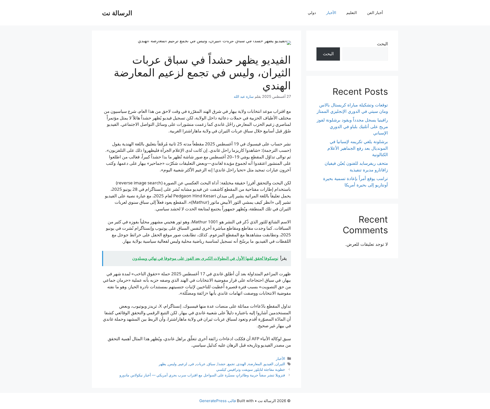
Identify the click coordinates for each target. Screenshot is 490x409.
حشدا (221, 364)
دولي (312, 12)
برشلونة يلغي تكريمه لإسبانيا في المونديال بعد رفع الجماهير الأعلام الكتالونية (357, 148)
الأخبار (331, 12)
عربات (200, 364)
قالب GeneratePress (217, 400)
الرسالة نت (117, 12)
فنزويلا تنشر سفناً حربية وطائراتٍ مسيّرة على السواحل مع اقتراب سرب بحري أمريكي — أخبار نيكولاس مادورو (202, 375)
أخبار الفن (375, 12)
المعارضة (255, 364)
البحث (382, 43)
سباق (211, 364)
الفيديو (268, 364)
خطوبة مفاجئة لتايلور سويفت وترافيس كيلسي (250, 369)
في (191, 364)
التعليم (351, 12)
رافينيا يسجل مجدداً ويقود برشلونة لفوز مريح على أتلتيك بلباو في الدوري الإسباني (352, 126)
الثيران (280, 364)
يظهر (162, 364)
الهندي (241, 364)
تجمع (231, 364)
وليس (172, 364)
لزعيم (183, 364)
